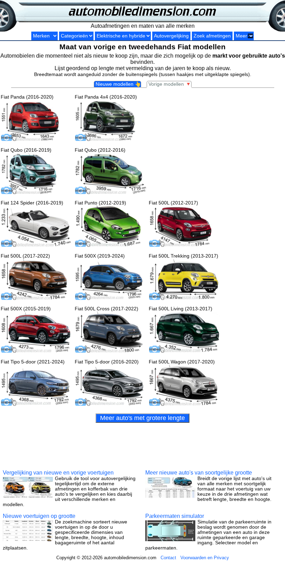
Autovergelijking (171, 36)
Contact (168, 557)
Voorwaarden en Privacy (204, 557)
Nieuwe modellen (118, 84)
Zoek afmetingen (212, 36)
